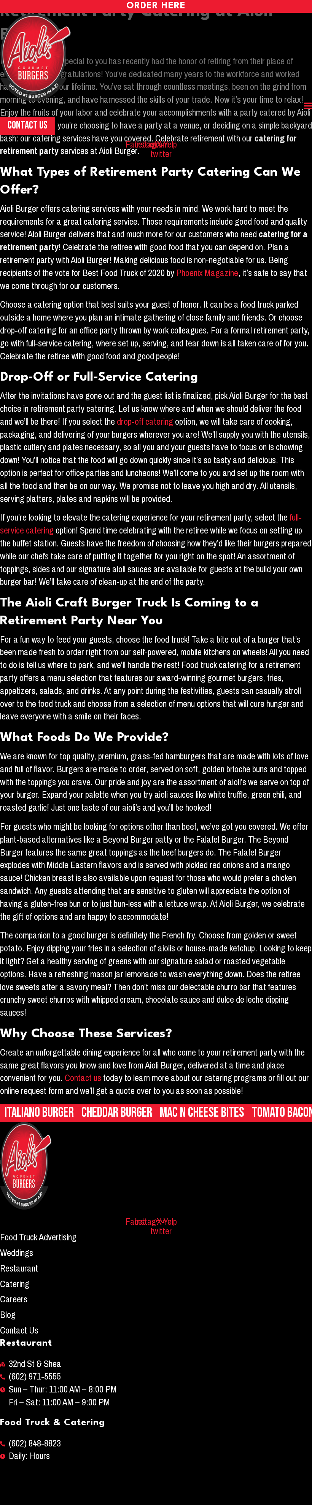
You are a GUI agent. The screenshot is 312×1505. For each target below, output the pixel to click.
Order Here (156, 6)
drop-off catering (145, 421)
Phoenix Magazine (207, 273)
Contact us (83, 1078)
